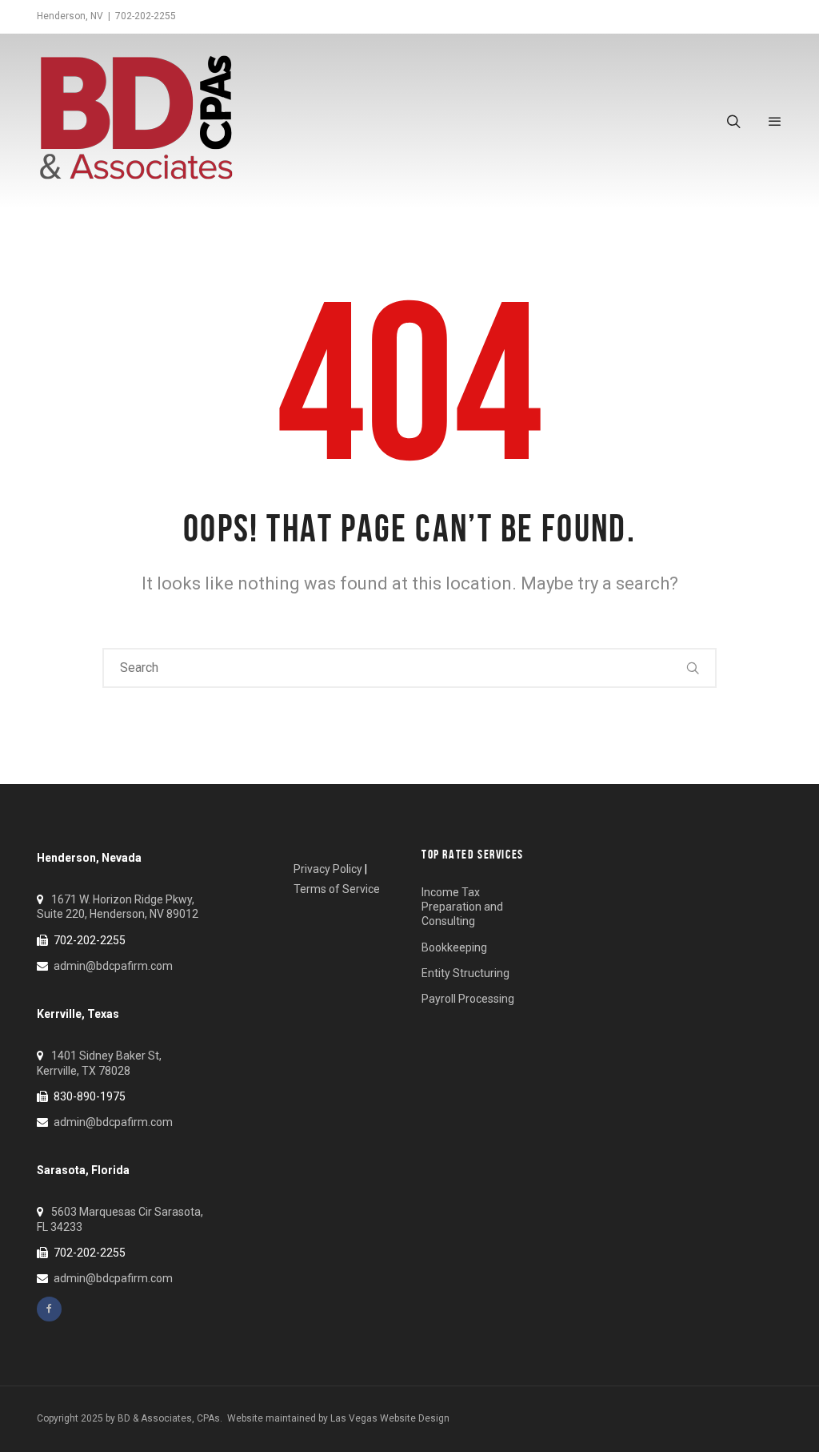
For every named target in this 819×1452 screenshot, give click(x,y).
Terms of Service (337, 889)
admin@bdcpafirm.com (113, 965)
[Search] (693, 668)
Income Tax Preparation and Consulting (462, 906)
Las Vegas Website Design (389, 1418)
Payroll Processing (467, 998)
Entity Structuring (465, 973)
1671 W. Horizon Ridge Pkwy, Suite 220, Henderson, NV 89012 (117, 906)
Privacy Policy (328, 869)
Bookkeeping (454, 947)
